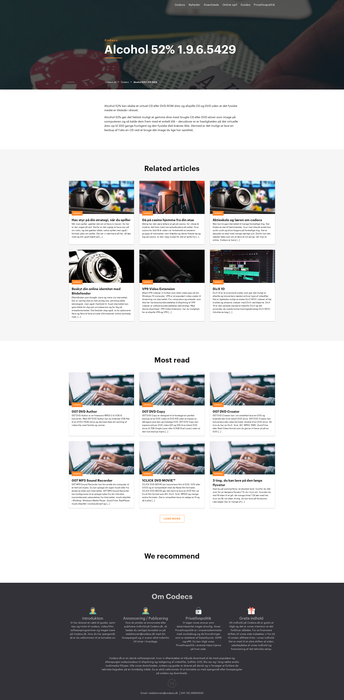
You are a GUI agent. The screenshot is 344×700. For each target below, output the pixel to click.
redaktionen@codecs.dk (140, 634)
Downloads (211, 5)
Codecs (180, 5)
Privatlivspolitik (264, 5)
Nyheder (194, 5)
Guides (245, 5)
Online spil (230, 5)
